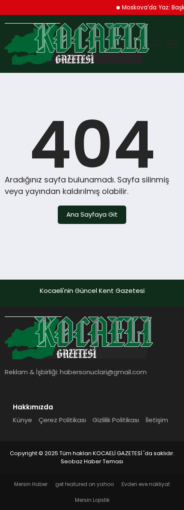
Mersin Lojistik (92, 500)
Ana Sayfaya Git (92, 214)
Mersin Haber (30, 484)
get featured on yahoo (84, 484)
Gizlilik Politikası (115, 419)
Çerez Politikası (62, 419)
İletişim (156, 419)
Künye (22, 419)
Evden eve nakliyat (146, 484)
